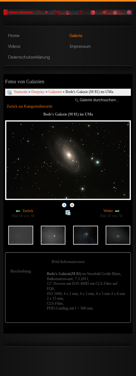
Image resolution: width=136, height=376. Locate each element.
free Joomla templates (68, 370)
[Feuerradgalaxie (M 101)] (85, 234)
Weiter (108, 211)
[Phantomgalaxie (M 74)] (118, 234)
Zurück (27, 211)
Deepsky (38, 92)
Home (14, 35)
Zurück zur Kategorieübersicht (29, 106)
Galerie (76, 35)
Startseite (21, 92)
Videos (14, 46)
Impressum (80, 46)
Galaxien (55, 92)
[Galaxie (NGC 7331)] (20, 234)
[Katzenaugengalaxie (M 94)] (53, 234)
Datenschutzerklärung (29, 57)
